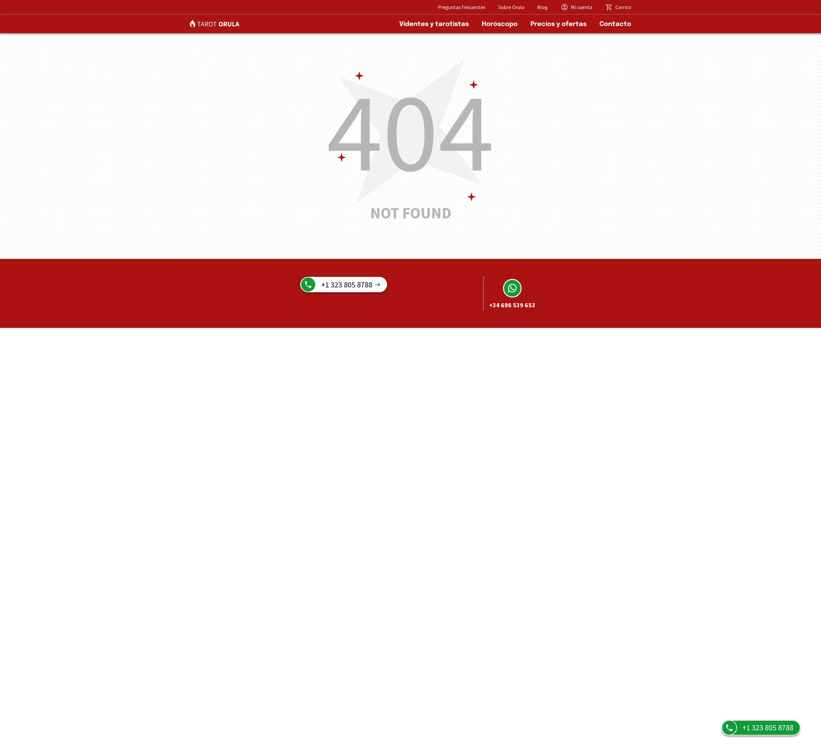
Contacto (615, 24)
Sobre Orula (511, 7)
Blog (542, 7)
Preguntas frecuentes (462, 7)
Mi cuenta (581, 7)
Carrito (623, 7)
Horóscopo (500, 24)
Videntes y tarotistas (434, 24)
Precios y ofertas (558, 24)
